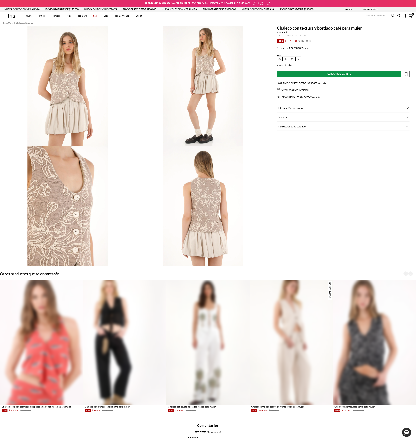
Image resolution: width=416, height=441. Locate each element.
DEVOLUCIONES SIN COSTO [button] (300, 97)
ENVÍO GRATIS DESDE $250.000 (86, 9)
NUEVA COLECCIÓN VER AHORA (126, 9)
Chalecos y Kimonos (24, 23)
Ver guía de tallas (284, 65)
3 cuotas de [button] (293, 48)
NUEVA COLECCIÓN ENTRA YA (47, 9)
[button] (280, 59)
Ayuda (348, 9)
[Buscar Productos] (362, 15)
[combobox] (376, 15)
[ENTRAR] (364, 9)
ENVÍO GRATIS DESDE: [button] (304, 83)
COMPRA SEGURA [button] (295, 89)
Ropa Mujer (8, 23)
